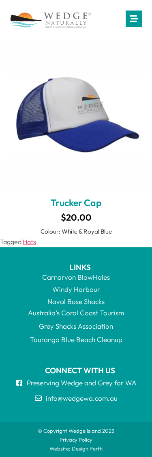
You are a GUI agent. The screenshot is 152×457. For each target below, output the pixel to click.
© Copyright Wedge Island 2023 (76, 430)
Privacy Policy (76, 439)
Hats (29, 242)
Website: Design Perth (76, 448)
